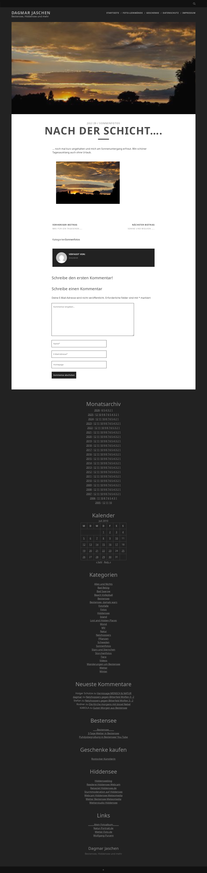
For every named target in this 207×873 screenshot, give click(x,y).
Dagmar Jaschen (31, 12)
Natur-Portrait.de (103, 828)
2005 (98, 502)
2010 (89, 480)
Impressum (188, 13)
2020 (89, 436)
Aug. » (107, 562)
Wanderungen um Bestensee (103, 664)
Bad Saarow (103, 591)
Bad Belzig (103, 587)
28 (97, 557)
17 (116, 544)
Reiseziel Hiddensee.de (103, 788)
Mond (103, 624)
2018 (89, 445)
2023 (89, 423)
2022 (90, 428)
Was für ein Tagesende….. (67, 228)
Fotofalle (103, 606)
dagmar (73, 257)
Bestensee (103, 598)
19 (84, 550)
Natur (103, 631)
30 (110, 557)
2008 (89, 489)
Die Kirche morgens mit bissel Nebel (109, 704)
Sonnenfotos (109, 123)
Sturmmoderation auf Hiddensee (103, 791)
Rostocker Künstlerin (103, 759)
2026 (97, 410)
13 (90, 544)
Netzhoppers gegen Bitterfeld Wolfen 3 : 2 (110, 697)
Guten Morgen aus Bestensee (110, 708)
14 (97, 544)
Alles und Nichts (103, 584)
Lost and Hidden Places (103, 620)
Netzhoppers (103, 635)
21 (97, 550)
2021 (89, 432)
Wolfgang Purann (103, 835)
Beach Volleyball (103, 595)
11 (100, 419)
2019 (89, 441)
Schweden (103, 642)
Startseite (112, 13)
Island (103, 616)
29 (103, 557)
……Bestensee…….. (103, 729)
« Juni (99, 562)
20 (90, 550)
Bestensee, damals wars (103, 602)
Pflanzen (103, 638)
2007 (89, 494)
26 (84, 557)
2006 (92, 498)
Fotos (103, 609)
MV (103, 627)
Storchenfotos (103, 653)
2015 (89, 458)
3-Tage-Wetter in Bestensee (103, 733)
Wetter (103, 667)
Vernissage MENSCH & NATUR (114, 693)
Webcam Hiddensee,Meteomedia (103, 795)
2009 (89, 485)
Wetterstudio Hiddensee (103, 802)
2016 (89, 454)
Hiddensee (103, 613)
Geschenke (152, 13)
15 (103, 544)
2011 (89, 476)
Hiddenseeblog (103, 781)
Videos (103, 660)
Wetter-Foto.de (103, 832)
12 (96, 414)
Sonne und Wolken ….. (141, 228)
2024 (91, 419)
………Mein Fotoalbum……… (103, 824)
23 (110, 550)
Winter (103, 671)
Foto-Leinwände (133, 13)
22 (103, 550)
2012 (89, 472)
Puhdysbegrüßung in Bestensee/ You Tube (103, 737)
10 (99, 414)
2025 (90, 414)
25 (123, 550)
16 (110, 544)
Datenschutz (171, 13)
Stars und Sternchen (103, 649)
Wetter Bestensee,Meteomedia (103, 799)
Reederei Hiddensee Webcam (103, 784)
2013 (89, 467)
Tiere (103, 657)
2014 (89, 463)
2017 (89, 450)
